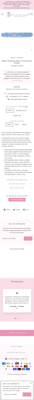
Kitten (10, 110)
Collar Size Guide (17, 184)
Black (24, 124)
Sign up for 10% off (16, 352)
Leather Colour (17, 121)
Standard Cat (21, 110)
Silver (9, 124)
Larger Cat (17, 116)
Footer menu (16, 346)
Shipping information (17, 180)
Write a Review (19, 200)
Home (13, 58)
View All (19, 58)
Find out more (17, 80)
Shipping (9, 89)
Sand (17, 124)
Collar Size (15, 106)
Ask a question (17, 188)
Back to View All (18, 333)
